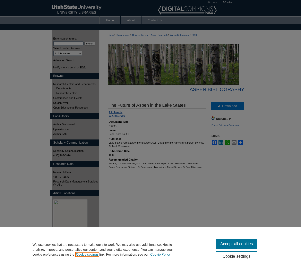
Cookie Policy (160, 254)
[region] (150, 249)
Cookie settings (87, 254)
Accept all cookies (236, 243)
